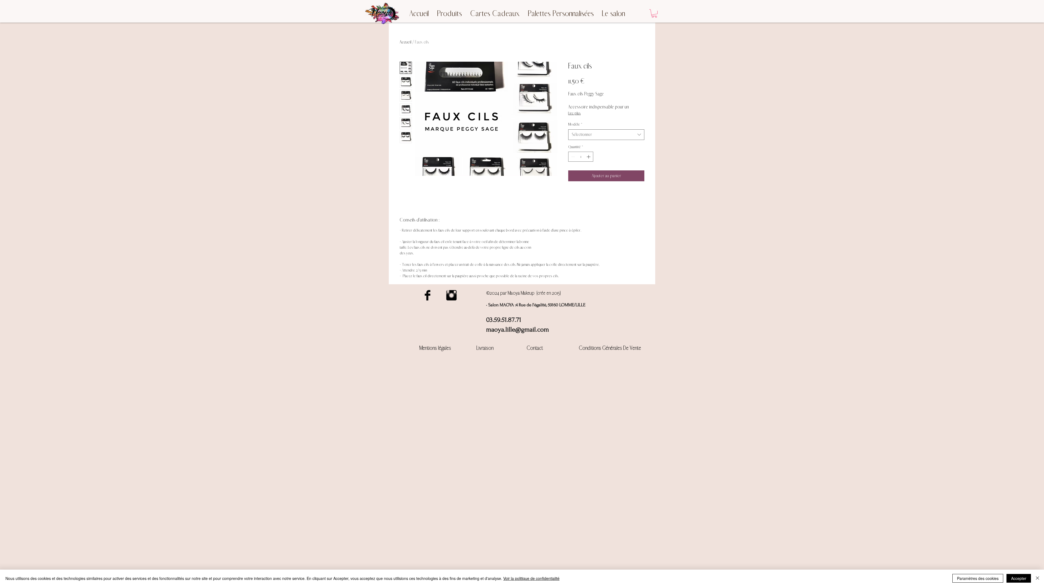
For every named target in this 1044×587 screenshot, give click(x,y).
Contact (535, 348)
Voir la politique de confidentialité (531, 578)
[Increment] (589, 156)
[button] (654, 13)
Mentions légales (435, 348)
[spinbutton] (581, 156)
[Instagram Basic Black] (451, 295)
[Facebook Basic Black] (427, 295)
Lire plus (574, 113)
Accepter (1018, 578)
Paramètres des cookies (978, 578)
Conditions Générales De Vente (610, 348)
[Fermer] (1037, 578)
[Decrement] (572, 156)
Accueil (405, 42)
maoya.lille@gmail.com (517, 329)
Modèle (575, 124)
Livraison (485, 348)
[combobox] (606, 134)
